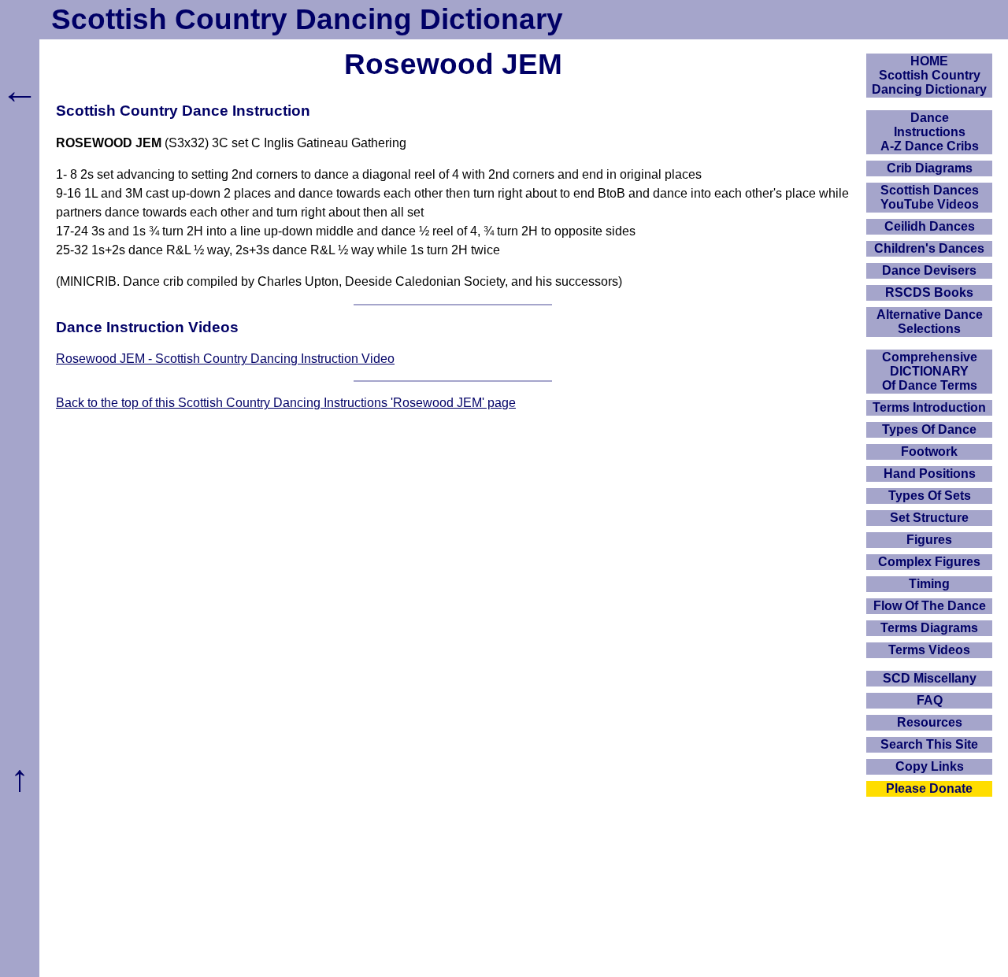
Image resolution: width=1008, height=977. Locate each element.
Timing (929, 583)
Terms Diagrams (929, 628)
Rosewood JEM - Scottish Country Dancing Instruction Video (225, 358)
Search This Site (929, 744)
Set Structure (929, 517)
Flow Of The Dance (929, 605)
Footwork (929, 451)
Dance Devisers (929, 270)
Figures (929, 539)
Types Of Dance (929, 429)
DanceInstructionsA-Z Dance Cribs (929, 132)
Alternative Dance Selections (929, 321)
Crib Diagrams (930, 168)
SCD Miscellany (929, 678)
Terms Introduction (929, 407)
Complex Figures (929, 561)
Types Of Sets (929, 495)
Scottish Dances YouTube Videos (929, 197)
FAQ (930, 700)
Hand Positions (930, 473)
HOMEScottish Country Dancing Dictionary (929, 75)
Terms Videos (929, 650)
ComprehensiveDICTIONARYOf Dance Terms (929, 371)
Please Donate (929, 788)
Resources (929, 722)
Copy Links (929, 766)
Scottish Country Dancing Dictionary (307, 19)
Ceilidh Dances (929, 226)
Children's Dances (929, 248)
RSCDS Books (929, 292)
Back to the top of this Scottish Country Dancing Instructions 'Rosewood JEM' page (286, 402)
